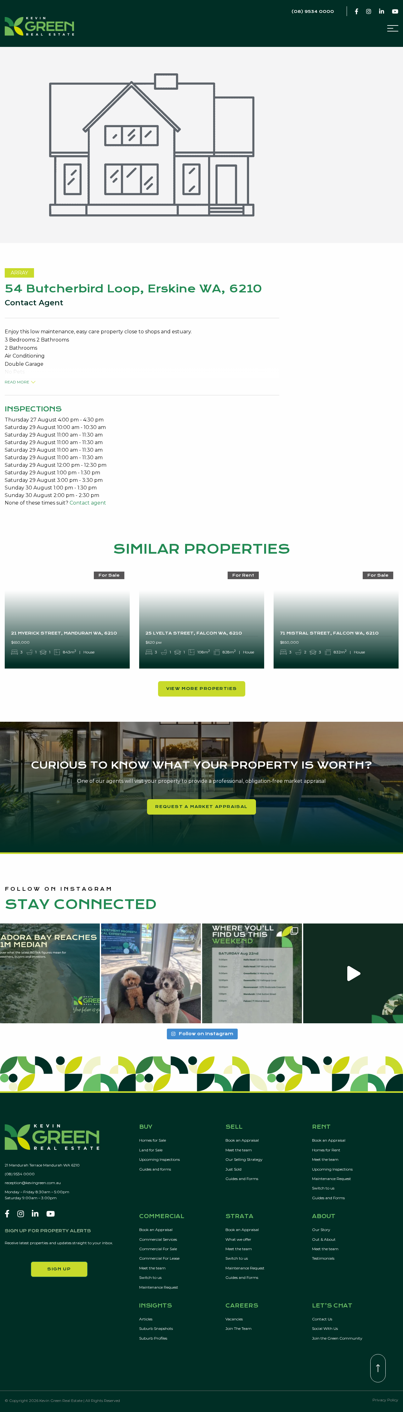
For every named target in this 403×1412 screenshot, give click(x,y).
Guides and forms (155, 1169)
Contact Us (322, 1319)
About (323, 1216)
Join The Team (238, 1328)
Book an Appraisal (242, 1140)
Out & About (324, 1239)
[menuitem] (182, 1164)
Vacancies (234, 1319)
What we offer (238, 1239)
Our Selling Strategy (244, 1159)
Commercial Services (158, 1239)
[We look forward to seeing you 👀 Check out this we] (252, 973)
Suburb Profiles (153, 1338)
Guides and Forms (241, 1178)
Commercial (161, 1216)
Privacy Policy (385, 1400)
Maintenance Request (331, 1178)
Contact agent (88, 503)
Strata (239, 1216)
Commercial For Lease (159, 1258)
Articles (145, 1319)
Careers (241, 1306)
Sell (233, 1127)
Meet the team (238, 1150)
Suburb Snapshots (156, 1328)
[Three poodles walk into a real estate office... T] (151, 973)
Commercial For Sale (158, 1248)
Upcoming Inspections (159, 1159)
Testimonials (323, 1258)
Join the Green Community (337, 1338)
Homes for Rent (326, 1150)
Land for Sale (150, 1150)
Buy (145, 1127)
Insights (155, 1306)
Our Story (321, 1229)
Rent (321, 1127)
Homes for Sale (152, 1140)
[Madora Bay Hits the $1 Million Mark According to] (50, 973)
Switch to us (323, 1188)
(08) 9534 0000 (20, 1174)
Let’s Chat (332, 1306)
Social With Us (325, 1328)
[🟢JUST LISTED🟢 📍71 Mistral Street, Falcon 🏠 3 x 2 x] (353, 973)
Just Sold (233, 1169)
